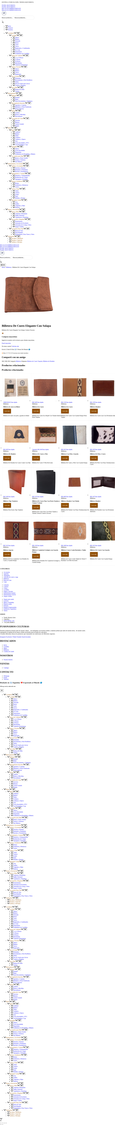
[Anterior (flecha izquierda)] (0, 1124)
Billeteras (8, 267)
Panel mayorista (6, 343)
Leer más (7, 411)
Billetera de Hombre (49, 361)
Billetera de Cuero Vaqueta (34, 361)
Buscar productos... (7, 17)
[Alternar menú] (18, 33)
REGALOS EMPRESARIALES (11, 10)
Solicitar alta (15, 346)
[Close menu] (2, 690)
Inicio (3, 267)
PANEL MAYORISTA (8, 7)
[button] (57, 5)
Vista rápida (13, 402)
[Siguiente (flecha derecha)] (2, 1124)
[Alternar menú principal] (3, 265)
